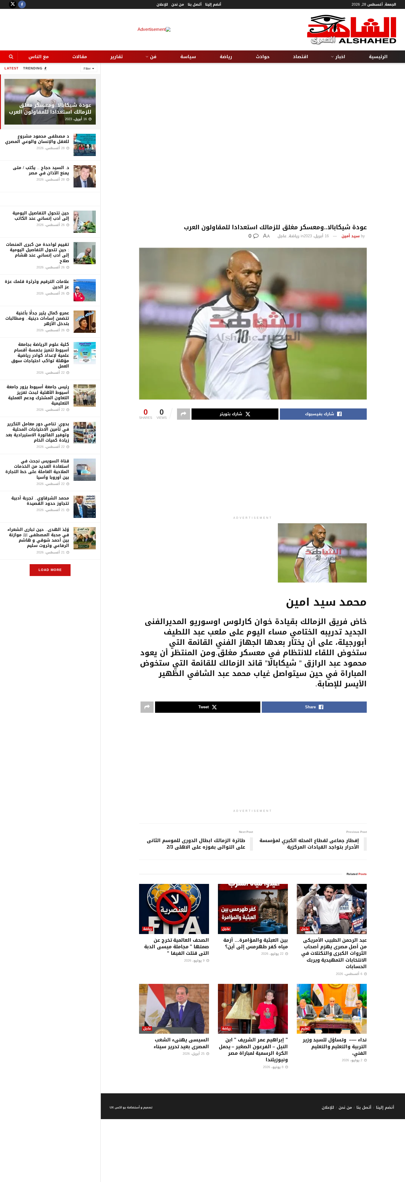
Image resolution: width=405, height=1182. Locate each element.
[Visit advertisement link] (50, 199)
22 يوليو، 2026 (273, 954)
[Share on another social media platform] (183, 414)
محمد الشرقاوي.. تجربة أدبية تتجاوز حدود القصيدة (40, 501)
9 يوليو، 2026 (195, 960)
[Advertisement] (253, 143)
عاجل (282, 236)
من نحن (177, 4)
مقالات (79, 57)
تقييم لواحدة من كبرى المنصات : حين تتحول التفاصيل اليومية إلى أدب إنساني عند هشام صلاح (37, 253)
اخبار (340, 57)
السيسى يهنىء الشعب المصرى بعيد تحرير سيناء (181, 1043)
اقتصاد (300, 57)
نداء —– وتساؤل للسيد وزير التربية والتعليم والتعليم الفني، (335, 1046)
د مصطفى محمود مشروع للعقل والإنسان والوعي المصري (37, 139)
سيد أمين (351, 236)
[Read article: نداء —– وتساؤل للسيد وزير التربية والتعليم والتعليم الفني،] (332, 1009)
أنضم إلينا (213, 4)
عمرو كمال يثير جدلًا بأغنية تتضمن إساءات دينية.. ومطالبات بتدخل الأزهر (37, 318)
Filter (87, 69)
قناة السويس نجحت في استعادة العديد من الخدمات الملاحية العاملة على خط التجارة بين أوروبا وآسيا (37, 469)
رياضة (226, 57)
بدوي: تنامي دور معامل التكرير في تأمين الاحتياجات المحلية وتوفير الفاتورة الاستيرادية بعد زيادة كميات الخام (37, 432)
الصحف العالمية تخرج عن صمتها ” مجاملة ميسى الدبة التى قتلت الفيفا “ (176, 947)
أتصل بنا (195, 4)
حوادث (263, 57)
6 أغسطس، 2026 (349, 974)
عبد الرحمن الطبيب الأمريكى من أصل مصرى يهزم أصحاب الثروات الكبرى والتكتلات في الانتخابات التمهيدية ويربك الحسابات (334, 953)
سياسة (188, 57)
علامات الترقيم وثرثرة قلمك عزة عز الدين (37, 284)
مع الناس (38, 57)
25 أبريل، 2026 (194, 1054)
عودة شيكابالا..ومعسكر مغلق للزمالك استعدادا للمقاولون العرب (50, 108)
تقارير (116, 57)
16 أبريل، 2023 (316, 236)
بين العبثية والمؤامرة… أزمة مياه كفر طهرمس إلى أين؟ (255, 943)
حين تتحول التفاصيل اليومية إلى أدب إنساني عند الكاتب (40, 215)
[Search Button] (11, 56)
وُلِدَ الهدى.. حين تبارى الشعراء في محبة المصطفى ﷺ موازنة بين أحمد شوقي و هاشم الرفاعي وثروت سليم (38, 538)
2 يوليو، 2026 (352, 1060)
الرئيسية (378, 57)
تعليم (305, 1028)
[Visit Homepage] (351, 29)
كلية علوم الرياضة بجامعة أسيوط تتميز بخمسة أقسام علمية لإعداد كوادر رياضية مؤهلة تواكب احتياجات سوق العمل (40, 355)
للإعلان (162, 4)
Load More (50, 570)
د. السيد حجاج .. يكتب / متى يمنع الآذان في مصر (41, 170)
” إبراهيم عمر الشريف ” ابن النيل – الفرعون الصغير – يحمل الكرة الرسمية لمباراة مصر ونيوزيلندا (253, 1049)
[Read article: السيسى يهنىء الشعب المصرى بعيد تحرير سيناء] (174, 1009)
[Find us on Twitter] (13, 4)
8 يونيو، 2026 (274, 1067)
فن (153, 57)
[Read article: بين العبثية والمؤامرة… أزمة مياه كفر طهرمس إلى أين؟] (253, 909)
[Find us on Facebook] (22, 4)
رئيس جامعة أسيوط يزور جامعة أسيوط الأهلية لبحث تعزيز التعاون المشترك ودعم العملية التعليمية (38, 395)
